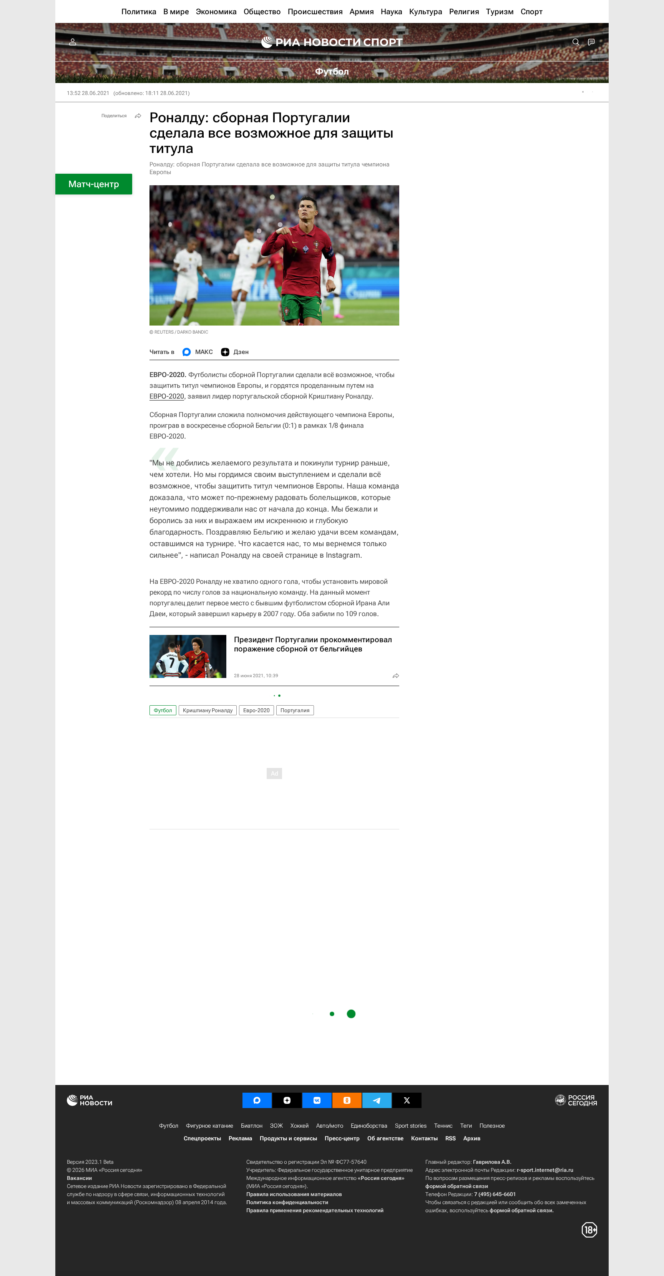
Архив (471, 1138)
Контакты (424, 1138)
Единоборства (369, 1125)
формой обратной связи (456, 1186)
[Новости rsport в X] (407, 1100)
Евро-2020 (256, 710)
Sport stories (411, 1125)
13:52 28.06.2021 (88, 93)
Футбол (163, 710)
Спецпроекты (202, 1138)
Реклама (240, 1138)
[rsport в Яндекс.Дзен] (287, 1100)
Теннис (443, 1125)
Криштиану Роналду (207, 710)
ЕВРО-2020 (166, 396)
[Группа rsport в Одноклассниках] (347, 1100)
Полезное (492, 1125)
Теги (466, 1125)
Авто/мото (329, 1125)
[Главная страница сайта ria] (306, 42)
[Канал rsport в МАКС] (257, 1100)
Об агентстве (385, 1138)
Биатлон (251, 1125)
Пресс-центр (342, 1138)
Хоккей (299, 1125)
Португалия (295, 710)
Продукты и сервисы (288, 1138)
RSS (450, 1138)
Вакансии (79, 1178)
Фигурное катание (209, 1125)
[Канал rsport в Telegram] (377, 1100)
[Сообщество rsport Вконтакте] (317, 1100)
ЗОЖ (276, 1125)
